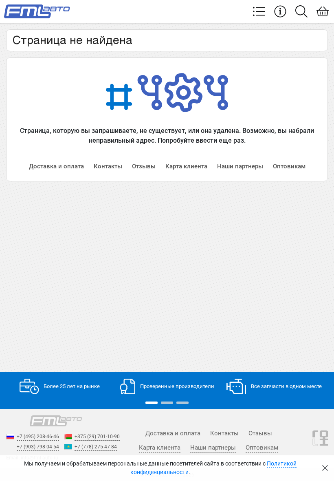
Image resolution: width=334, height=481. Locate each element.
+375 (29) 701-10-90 (97, 436)
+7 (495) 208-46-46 (38, 436)
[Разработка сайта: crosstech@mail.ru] (320, 442)
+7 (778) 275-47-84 (96, 447)
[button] (151, 403)
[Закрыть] (325, 468)
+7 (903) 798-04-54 (38, 447)
